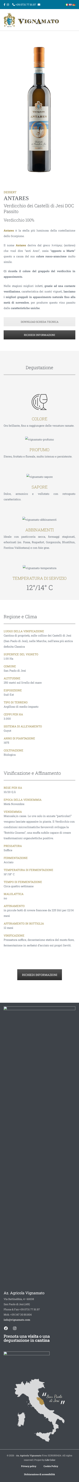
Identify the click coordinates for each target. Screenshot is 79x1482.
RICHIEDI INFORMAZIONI (39, 335)
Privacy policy (28, 1466)
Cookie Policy (51, 1466)
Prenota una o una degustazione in (27, 1338)
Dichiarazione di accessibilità (39, 1474)
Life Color (50, 1459)
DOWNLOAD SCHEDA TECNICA (39, 322)
